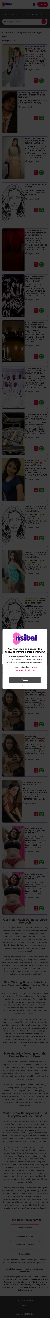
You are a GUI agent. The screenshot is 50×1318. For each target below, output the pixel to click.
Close (47, 653)
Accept (25, 680)
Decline (25, 686)
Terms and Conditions (25, 670)
